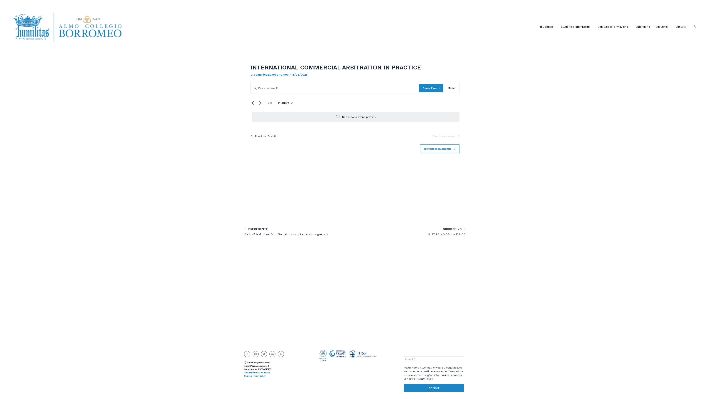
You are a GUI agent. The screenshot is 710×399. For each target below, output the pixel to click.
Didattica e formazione (613, 26)
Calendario (642, 26)
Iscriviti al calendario (438, 148)
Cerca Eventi (431, 88)
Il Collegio (547, 26)
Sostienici (662, 26)
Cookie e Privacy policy (254, 376)
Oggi (270, 103)
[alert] (355, 117)
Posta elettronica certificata (257, 372)
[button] (547, 26)
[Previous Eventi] (253, 103)
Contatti (680, 26)
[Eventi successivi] (260, 103)
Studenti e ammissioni (575, 26)
